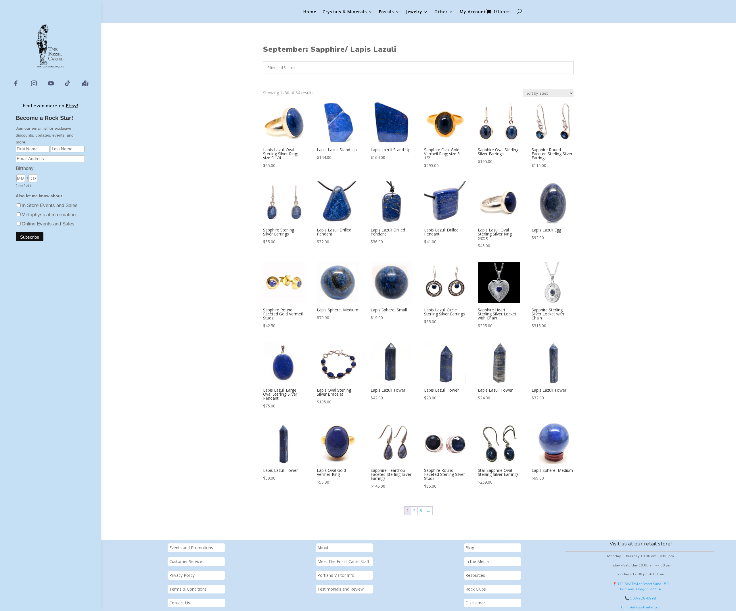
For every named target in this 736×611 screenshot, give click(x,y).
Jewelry (414, 11)
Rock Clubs (475, 589)
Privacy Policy (182, 575)
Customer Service (185, 561)
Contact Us (179, 603)
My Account (473, 11)
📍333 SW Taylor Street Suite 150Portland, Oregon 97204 (640, 586)
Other (441, 11)
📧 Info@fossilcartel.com (640, 607)
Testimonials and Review (340, 589)
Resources (475, 575)
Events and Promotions (191, 547)
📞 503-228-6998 (640, 598)
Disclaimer (475, 603)
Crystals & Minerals (345, 11)
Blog (469, 547)
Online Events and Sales (48, 224)
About (323, 547)
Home (309, 11)
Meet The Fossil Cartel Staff (343, 561)
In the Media (477, 561)
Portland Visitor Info (335, 575)
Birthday (25, 168)
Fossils (386, 11)
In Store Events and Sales (50, 205)
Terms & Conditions (188, 589)
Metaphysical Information (49, 214)
